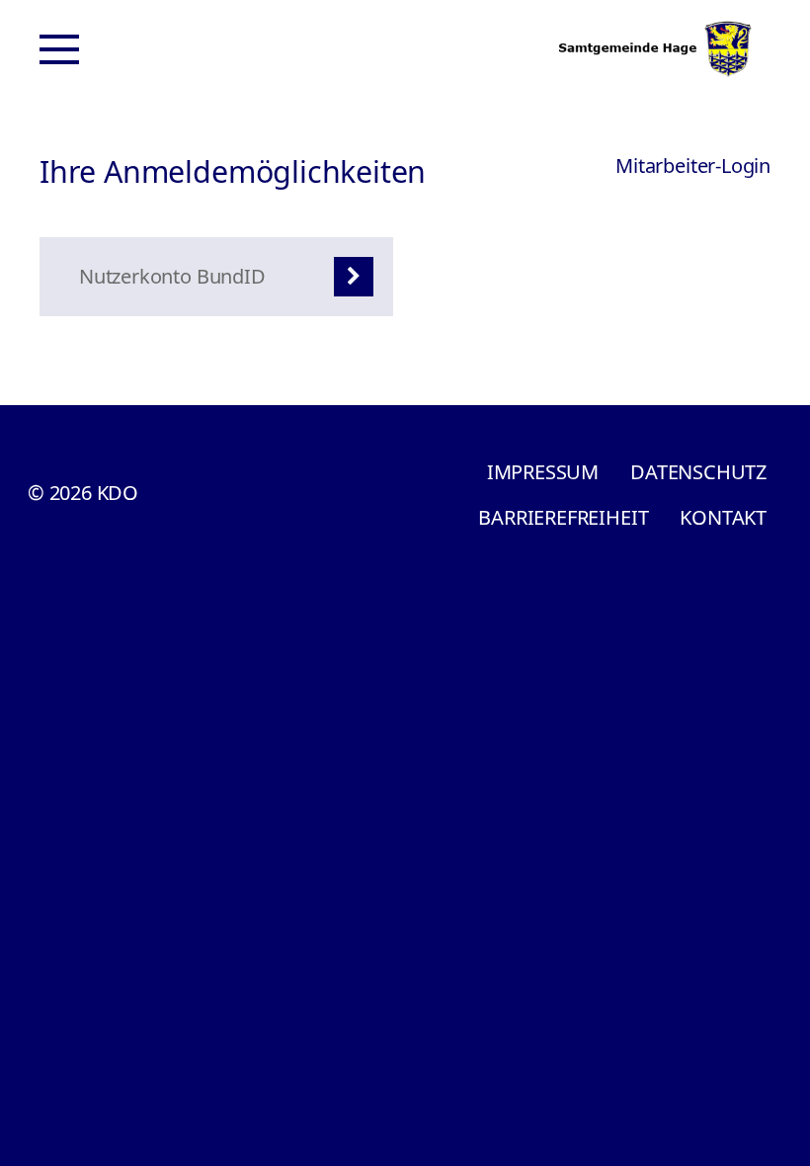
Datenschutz (698, 471)
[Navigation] (59, 49)
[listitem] (216, 276)
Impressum (543, 471)
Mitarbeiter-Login (692, 166)
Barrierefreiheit (563, 517)
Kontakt (723, 517)
